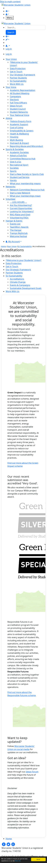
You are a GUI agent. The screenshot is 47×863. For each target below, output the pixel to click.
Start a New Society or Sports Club (27, 174)
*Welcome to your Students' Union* (23, 260)
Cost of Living (16, 127)
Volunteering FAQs (19, 217)
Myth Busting (16, 140)
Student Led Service (19, 177)
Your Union (11, 246)
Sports (13, 171)
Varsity (13, 180)
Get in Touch (16, 71)
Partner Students (18, 77)
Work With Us (17, 84)
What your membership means (25, 183)
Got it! (38, 859)
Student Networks (19, 112)
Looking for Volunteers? (22, 211)
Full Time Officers (18, 102)
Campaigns (15, 96)
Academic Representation (22, 90)
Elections (14, 99)
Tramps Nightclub (19, 233)
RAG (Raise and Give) (20, 214)
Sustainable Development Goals (25, 288)
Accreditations (17, 279)
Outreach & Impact (19, 143)
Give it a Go (15, 161)
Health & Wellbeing (19, 133)
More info (18, 861)
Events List (15, 223)
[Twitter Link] (8, 844)
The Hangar (16, 230)
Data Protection (18, 68)
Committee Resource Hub (22, 158)
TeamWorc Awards (19, 227)
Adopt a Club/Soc (18, 155)
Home (3, 246)
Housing (14, 136)
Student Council (18, 108)
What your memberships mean (25, 196)
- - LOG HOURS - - (18, 202)
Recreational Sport (19, 164)
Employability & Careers (21, 130)
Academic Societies (19, 152)
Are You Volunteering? (21, 205)
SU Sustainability (18, 81)
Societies (14, 168)
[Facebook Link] (4, 844)
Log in (9, 48)
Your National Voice (19, 115)
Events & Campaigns (20, 285)
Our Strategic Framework (22, 74)
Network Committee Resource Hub (27, 189)
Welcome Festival (18, 236)
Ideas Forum (16, 105)
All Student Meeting (19, 93)
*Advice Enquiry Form (20, 121)
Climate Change (17, 282)
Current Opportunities (21, 208)
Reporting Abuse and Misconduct (26, 146)
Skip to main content (10, 1)
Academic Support (19, 124)
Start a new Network (20, 192)
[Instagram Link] (13, 844)
